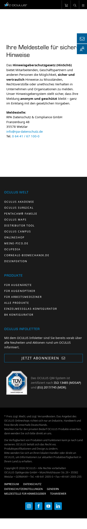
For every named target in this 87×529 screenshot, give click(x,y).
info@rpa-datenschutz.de (24, 131)
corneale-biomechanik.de (26, 255)
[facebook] (38, 506)
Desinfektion (15, 261)
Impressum (11, 484)
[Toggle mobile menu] (83, 4)
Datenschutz (32, 484)
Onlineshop (14, 237)
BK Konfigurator (18, 315)
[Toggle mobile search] (75, 4)
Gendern (53, 489)
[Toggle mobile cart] (66, 4)
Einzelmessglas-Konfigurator (30, 309)
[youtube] (48, 506)
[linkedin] (58, 506)
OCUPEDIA (12, 249)
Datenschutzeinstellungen (23, 489)
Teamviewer (58, 493)
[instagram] (29, 506)
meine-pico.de (16, 243)
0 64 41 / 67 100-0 (25, 136)
